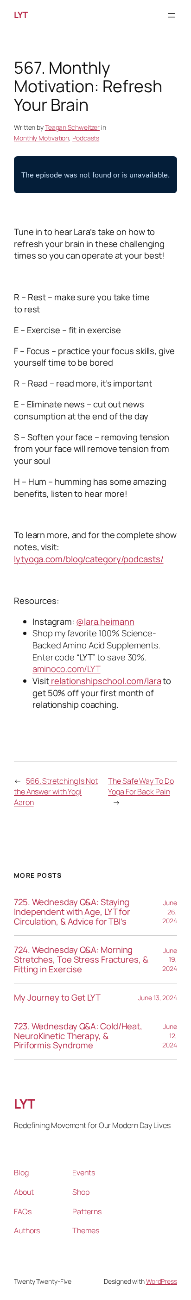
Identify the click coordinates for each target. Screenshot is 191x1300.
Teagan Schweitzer (72, 127)
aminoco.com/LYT (66, 669)
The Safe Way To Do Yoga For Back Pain (140, 786)
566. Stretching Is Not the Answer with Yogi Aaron (56, 791)
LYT (21, 15)
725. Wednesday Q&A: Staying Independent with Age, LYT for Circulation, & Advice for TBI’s (72, 911)
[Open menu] (171, 15)
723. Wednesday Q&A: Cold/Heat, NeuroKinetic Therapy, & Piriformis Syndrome (78, 1035)
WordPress (161, 1281)
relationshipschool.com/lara (105, 681)
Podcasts (85, 137)
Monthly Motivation (41, 137)
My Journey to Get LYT (57, 997)
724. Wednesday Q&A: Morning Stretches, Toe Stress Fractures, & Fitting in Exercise (81, 959)
